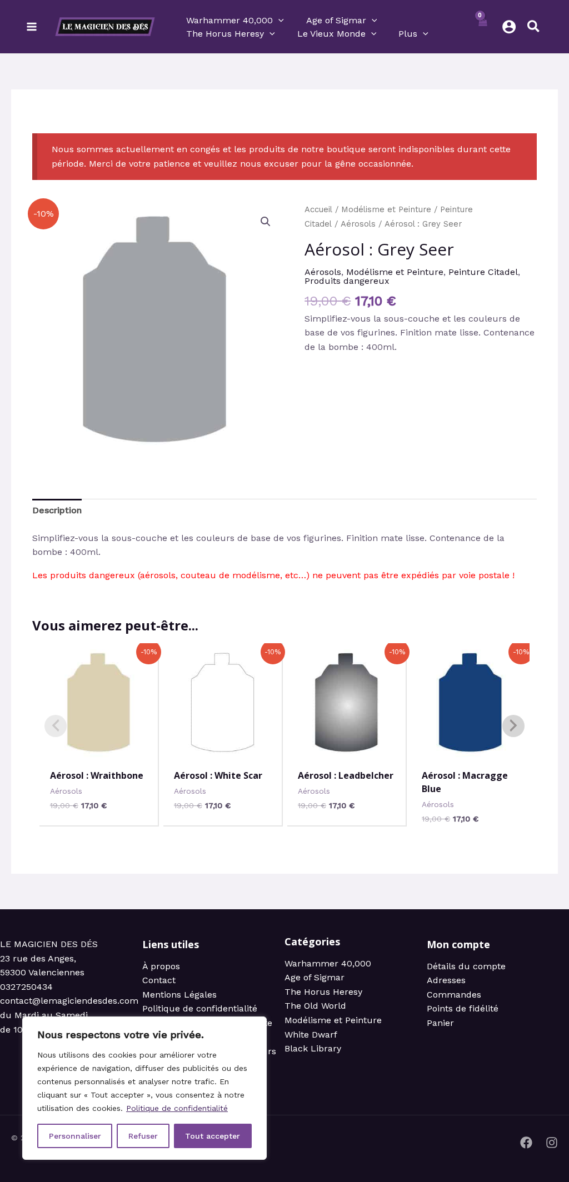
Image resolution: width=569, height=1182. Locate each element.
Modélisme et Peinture (386, 209)
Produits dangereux (347, 281)
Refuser (143, 1135)
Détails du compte (466, 966)
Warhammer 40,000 (327, 963)
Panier (440, 1023)
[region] (144, 1088)
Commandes (454, 994)
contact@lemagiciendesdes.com (69, 1000)
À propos (161, 966)
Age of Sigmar (314, 977)
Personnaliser (75, 1135)
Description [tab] (57, 510)
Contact (159, 980)
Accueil (318, 209)
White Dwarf (310, 1034)
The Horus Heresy (323, 991)
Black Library (312, 1048)
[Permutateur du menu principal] (31, 27)
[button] (278, 20)
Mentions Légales (179, 994)
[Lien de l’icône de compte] (509, 26)
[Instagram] (552, 1142)
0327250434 (26, 986)
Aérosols (358, 224)
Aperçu (98, 750)
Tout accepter (212, 1135)
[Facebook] (526, 1142)
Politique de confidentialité (177, 1108)
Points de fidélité (462, 1008)
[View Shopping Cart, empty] (482, 26)
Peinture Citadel (483, 272)
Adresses (446, 980)
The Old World (315, 1005)
